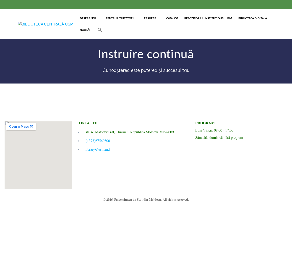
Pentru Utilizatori (120, 18)
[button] (100, 30)
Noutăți (85, 30)
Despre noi (88, 18)
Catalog (172, 18)
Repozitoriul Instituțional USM (208, 18)
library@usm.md (98, 149)
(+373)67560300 (98, 140)
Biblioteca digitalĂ (252, 18)
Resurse (150, 18)
